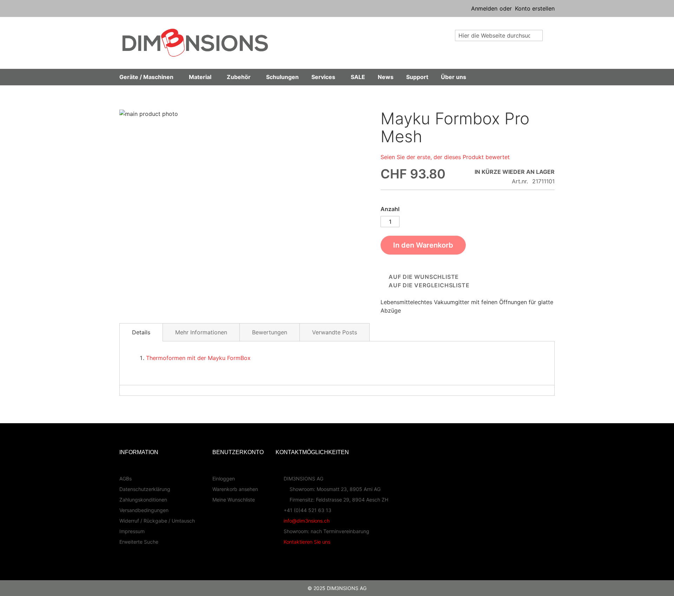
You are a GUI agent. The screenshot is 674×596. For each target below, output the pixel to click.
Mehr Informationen (201, 332)
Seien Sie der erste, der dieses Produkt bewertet (445, 157)
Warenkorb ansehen (235, 489)
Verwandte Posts (334, 332)
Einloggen (223, 479)
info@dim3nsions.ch (307, 521)
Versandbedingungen (143, 510)
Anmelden (484, 8)
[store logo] (195, 42)
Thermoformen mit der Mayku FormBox (198, 357)
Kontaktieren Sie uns (307, 542)
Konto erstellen (535, 8)
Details (141, 332)
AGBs (125, 479)
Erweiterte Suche (138, 542)
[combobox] (499, 35)
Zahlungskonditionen (143, 500)
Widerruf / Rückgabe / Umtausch (157, 521)
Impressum (132, 531)
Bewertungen (269, 332)
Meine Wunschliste (233, 500)
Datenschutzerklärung (144, 489)
